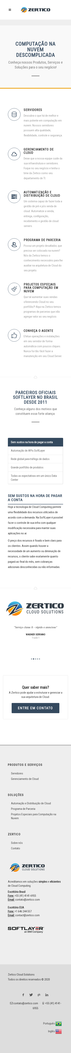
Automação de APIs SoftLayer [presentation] (28, 450)
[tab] (35, 442)
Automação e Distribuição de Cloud (31, 803)
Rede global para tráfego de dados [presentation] (30, 459)
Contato (15, 848)
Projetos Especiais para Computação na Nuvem (33, 816)
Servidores (17, 773)
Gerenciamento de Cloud (25, 778)
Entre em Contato (35, 708)
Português (49, 1023)
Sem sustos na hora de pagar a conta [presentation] (32, 442)
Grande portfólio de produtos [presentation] (27, 467)
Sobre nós (17, 842)
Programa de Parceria (23, 808)
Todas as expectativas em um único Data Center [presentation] (34, 477)
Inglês (51, 1031)
